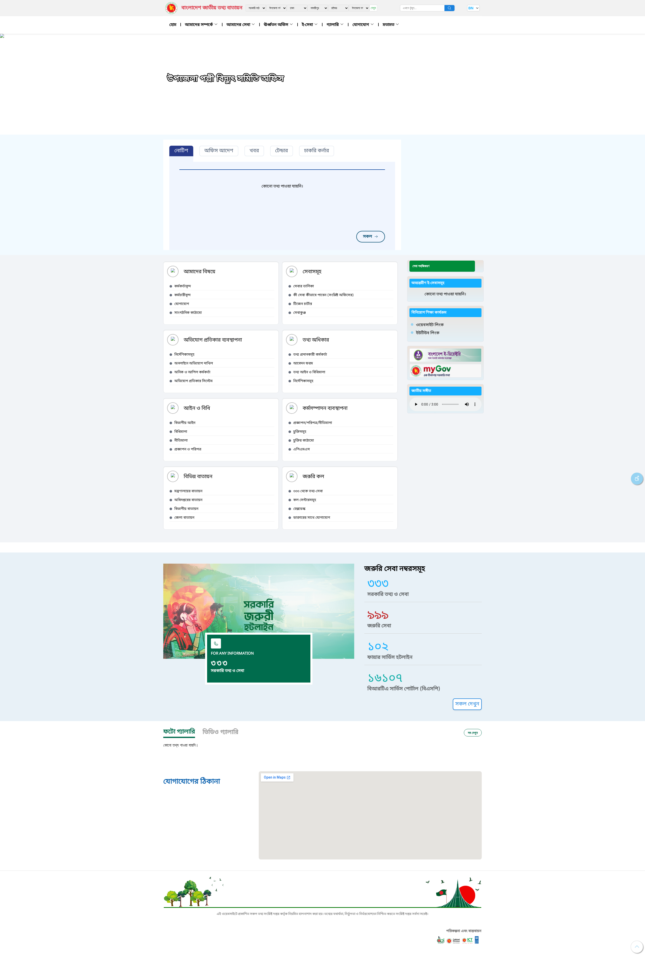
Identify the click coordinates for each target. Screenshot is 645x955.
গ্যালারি (333, 25)
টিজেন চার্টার (302, 304)
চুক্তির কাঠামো (303, 440)
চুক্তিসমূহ (299, 431)
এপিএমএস (301, 449)
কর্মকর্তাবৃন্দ (182, 286)
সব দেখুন (473, 732)
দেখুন (373, 8)
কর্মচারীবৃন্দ (182, 295)
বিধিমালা (180, 431)
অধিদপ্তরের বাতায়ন (188, 500)
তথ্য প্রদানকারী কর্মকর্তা (310, 354)
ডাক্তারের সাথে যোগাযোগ (311, 517)
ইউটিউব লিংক (427, 333)
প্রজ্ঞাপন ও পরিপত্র (187, 449)
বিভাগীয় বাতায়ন (186, 509)
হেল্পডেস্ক (299, 509)
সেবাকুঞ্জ (299, 313)
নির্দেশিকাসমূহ (184, 354)
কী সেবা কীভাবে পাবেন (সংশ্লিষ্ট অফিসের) (323, 295)
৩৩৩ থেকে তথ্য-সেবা (308, 491)
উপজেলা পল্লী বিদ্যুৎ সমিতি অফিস (225, 79)
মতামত (389, 25)
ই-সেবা (308, 25)
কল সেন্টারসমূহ (304, 500)
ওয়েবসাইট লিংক (430, 325)
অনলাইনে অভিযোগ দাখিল (193, 363)
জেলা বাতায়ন (184, 517)
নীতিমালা (181, 440)
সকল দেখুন (467, 704)
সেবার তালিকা (303, 286)
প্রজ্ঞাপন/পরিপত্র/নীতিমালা (312, 423)
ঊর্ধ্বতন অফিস (276, 25)
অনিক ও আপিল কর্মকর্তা (192, 372)
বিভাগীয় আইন (184, 423)
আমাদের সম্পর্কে (199, 25)
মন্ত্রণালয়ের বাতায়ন (188, 491)
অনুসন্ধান (449, 8)
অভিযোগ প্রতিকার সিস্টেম (193, 381)
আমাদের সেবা (239, 25)
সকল (367, 236)
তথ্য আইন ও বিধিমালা (309, 372)
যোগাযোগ (361, 25)
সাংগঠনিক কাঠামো (188, 313)
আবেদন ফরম (303, 363)
